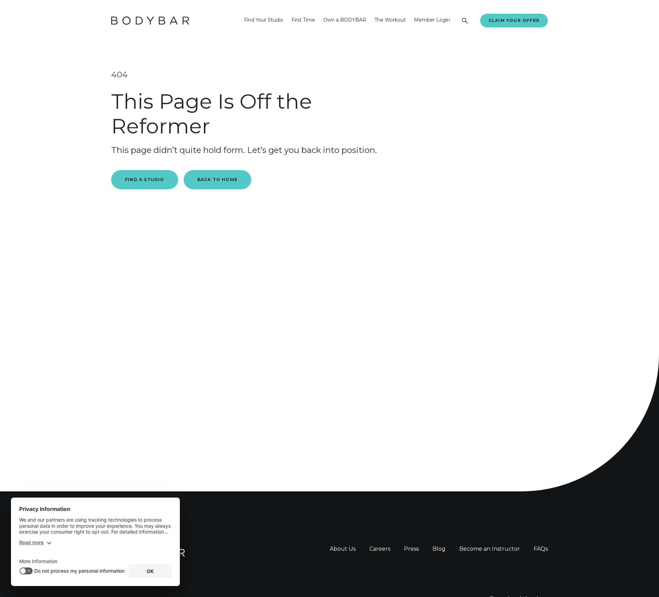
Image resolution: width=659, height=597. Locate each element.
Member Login (432, 20)
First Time (303, 20)
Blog (439, 549)
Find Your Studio (263, 20)
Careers (379, 549)
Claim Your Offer (514, 20)
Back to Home (217, 179)
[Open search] (465, 20)
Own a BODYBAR (344, 20)
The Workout (390, 20)
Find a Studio (144, 179)
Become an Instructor (489, 549)
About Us (343, 549)
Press (411, 549)
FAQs (541, 549)
